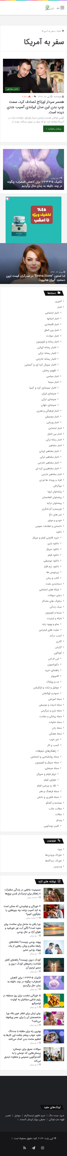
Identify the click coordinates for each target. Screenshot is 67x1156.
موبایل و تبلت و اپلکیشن (46, 688)
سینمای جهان (48, 405)
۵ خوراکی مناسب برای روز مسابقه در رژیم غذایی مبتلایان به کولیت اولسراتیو (22, 999)
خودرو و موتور (55, 520)
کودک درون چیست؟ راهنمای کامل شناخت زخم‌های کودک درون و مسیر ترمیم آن (23, 964)
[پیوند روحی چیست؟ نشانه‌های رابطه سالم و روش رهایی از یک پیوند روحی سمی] (54, 947)
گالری (59, 641)
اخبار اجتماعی (52, 313)
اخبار (59, 307)
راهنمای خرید (52, 670)
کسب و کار (53, 745)
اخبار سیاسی (52, 376)
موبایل (17, 1116)
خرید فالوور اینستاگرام (34, 1116)
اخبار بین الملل (51, 330)
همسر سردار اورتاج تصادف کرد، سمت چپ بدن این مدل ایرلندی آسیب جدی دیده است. (35, 107)
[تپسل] (7, 198)
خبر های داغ (55, 515)
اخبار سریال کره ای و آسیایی (40, 365)
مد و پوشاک (52, 682)
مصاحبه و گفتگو (54, 803)
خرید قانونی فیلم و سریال (45, 538)
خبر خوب (54, 739)
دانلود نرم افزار (51, 567)
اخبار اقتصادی (52, 324)
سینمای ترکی (49, 399)
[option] (33, 169)
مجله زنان (57, 728)
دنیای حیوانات (55, 595)
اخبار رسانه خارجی (46, 359)
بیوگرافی (57, 486)
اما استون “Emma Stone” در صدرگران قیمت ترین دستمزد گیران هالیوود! (35, 278)
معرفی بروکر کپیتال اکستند (32, 1119)
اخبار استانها (53, 319)
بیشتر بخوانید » (53, 129)
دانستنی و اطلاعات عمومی (48, 526)
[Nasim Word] (49, 7)
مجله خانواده (55, 722)
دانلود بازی (53, 543)
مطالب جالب (55, 809)
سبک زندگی (56, 607)
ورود (59, 849)
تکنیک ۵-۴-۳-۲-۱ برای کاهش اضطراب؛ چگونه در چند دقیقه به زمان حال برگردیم (34, 183)
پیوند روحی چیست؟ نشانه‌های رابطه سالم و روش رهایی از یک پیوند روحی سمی (24, 946)
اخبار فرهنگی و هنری (48, 411)
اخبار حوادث (52, 336)
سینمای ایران (49, 394)
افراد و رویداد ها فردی (50, 480)
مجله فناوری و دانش (48, 797)
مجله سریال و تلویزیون (47, 763)
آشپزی (58, 301)
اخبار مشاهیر (55, 445)
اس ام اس (53, 659)
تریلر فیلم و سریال (46, 774)
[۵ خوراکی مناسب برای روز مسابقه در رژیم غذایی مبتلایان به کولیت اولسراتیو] (54, 1000)
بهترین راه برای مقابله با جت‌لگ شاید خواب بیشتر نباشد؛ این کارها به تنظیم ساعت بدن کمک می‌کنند (22, 1035)
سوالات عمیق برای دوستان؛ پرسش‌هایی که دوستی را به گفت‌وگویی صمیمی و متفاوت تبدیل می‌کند (22, 1055)
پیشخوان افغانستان (52, 497)
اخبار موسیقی (52, 417)
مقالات (58, 814)
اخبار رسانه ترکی (47, 353)
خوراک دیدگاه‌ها (53, 861)
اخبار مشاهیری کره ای (47, 469)
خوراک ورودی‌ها (53, 855)
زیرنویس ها (53, 572)
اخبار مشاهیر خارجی (48, 463)
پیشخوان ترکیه (54, 503)
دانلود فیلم (53, 555)
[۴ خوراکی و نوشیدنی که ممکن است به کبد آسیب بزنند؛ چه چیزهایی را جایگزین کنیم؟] (54, 911)
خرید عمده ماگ (56, 1116)
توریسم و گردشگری (52, 509)
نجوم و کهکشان (50, 693)
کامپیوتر (55, 676)
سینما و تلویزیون (53, 613)
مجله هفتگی (55, 734)
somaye (57, 97)
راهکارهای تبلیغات (46, 751)
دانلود (59, 532)
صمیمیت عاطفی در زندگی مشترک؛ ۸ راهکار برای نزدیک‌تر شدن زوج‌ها (23, 892)
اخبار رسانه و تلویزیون (47, 342)
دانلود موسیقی (51, 561)
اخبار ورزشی (53, 422)
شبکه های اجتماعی (49, 590)
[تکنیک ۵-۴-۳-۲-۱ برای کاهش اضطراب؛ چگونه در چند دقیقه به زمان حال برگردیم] (54, 983)
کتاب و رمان (52, 578)
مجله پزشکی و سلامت (50, 716)
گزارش (58, 647)
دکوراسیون (53, 665)
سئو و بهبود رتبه (50, 624)
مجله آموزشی (55, 699)
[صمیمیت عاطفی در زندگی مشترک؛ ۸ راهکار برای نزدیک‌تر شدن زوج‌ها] (54, 895)
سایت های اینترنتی (49, 630)
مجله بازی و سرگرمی (51, 711)
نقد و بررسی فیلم (46, 786)
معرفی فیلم (50, 780)
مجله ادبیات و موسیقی (50, 705)
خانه (59, 31)
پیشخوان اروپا (55, 492)
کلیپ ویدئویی (51, 826)
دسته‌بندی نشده (54, 584)
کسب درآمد (56, 636)
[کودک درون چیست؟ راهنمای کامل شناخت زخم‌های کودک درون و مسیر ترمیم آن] (54, 965)
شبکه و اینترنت (54, 618)
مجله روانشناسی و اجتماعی (45, 757)
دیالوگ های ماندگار (52, 601)
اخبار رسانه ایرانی (46, 347)
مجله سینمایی (52, 768)
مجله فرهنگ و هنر (49, 791)
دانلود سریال (52, 549)
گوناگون (58, 653)
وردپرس (58, 866)
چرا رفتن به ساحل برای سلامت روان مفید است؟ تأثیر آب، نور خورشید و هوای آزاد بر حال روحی (22, 928)
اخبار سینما (53, 382)
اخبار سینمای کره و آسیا (42, 388)
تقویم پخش (49, 371)
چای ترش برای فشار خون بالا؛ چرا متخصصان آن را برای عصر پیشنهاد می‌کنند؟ (23, 1017)
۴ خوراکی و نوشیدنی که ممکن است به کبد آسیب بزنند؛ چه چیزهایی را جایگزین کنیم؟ (22, 910)
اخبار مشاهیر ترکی (49, 457)
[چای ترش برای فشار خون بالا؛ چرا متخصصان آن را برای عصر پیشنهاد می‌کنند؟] (54, 1018)
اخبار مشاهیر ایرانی (49, 451)
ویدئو (59, 820)
